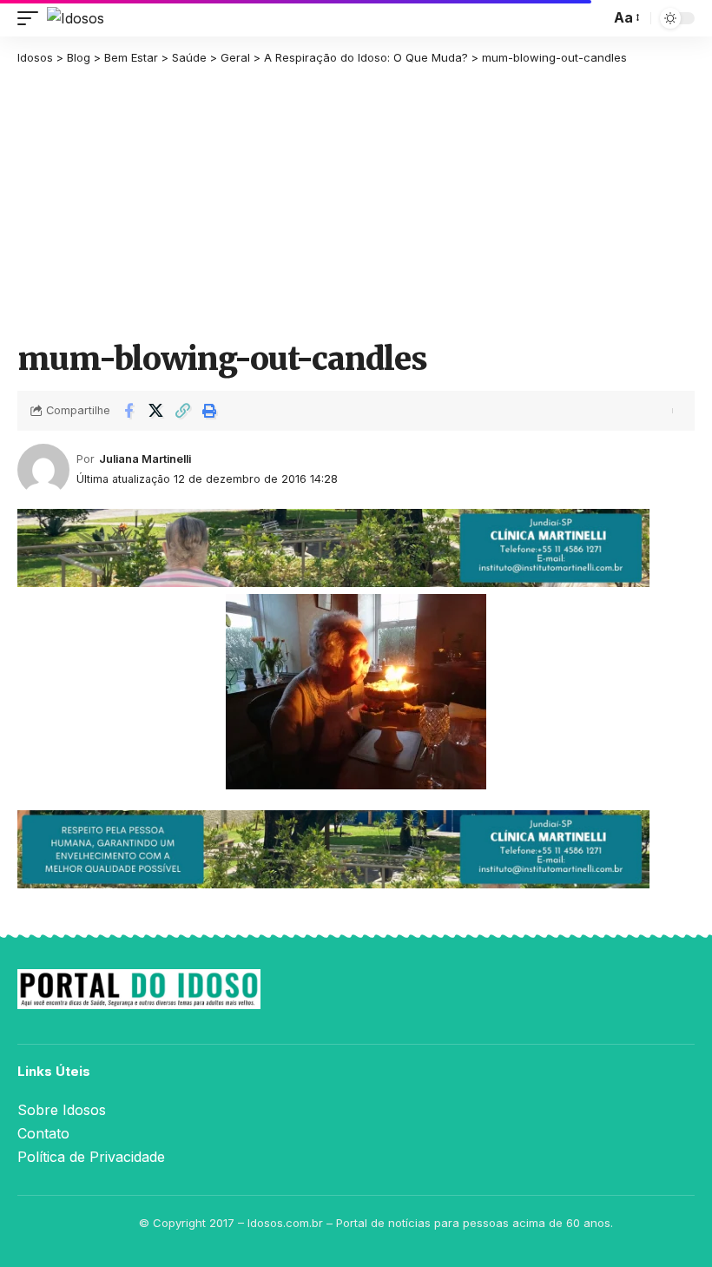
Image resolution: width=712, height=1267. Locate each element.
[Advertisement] (356, 201)
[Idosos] (75, 18)
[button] (32, 18)
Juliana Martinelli (145, 458)
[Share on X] (155, 411)
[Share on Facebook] (128, 411)
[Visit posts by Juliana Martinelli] (43, 470)
